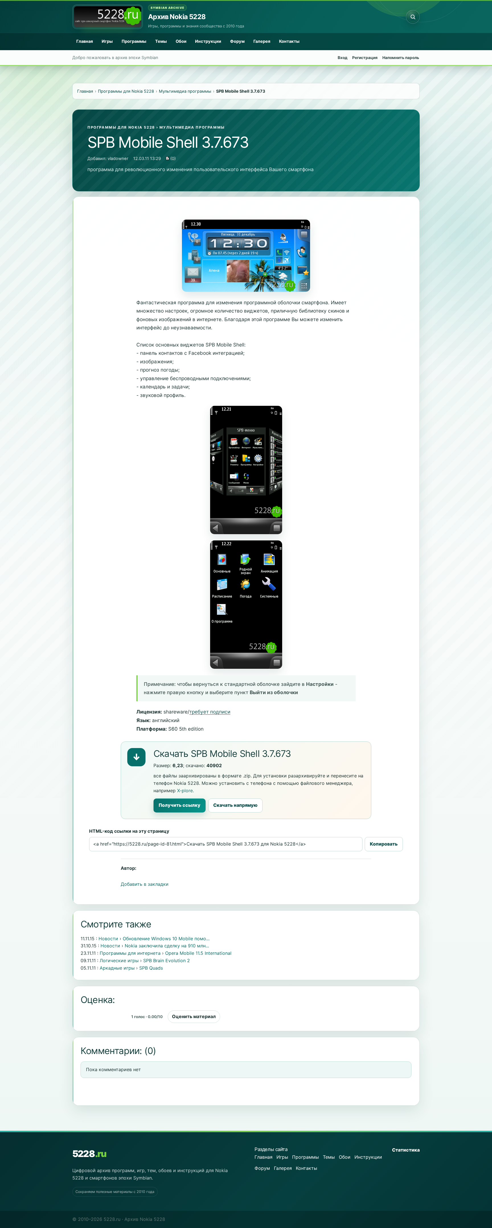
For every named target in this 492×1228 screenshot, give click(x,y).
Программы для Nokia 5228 (121, 127)
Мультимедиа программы (192, 127)
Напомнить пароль (400, 57)
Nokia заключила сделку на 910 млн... (167, 946)
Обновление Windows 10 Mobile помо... (166, 938)
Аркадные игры (117, 968)
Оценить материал (194, 1016)
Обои (181, 41)
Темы (161, 41)
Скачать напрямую (235, 805)
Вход (342, 57)
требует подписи (209, 712)
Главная (84, 41)
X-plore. (185, 790)
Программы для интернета (130, 953)
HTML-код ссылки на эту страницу (129, 831)
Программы (134, 41)
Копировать (384, 844)
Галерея (261, 41)
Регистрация (365, 57)
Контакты (289, 41)
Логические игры (119, 960)
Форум (237, 41)
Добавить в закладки (145, 884)
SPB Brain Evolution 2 (166, 960)
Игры (107, 41)
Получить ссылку (179, 805)
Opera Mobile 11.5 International (198, 953)
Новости (108, 938)
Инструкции (208, 41)
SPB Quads (151, 968)
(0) (172, 158)
